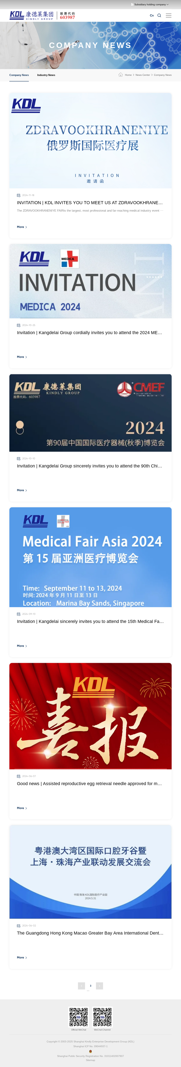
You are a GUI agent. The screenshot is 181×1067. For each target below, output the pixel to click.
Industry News (46, 74)
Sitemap (90, 1060)
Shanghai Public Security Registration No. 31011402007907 (90, 1056)
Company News (19, 74)
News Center (143, 75)
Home (128, 75)
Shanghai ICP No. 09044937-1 (90, 1046)
